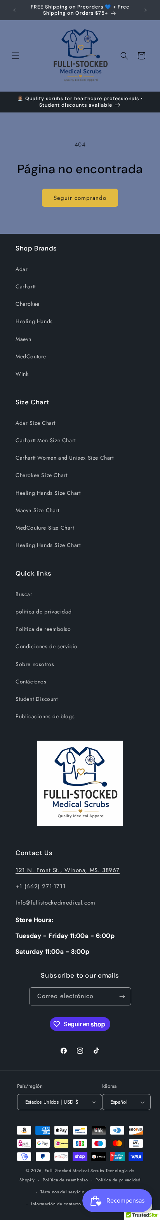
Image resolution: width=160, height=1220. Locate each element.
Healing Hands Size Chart (48, 493)
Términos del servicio (62, 1192)
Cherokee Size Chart (41, 475)
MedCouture (31, 356)
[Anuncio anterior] (14, 10)
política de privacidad (43, 611)
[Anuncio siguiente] (145, 10)
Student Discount (37, 699)
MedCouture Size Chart (45, 528)
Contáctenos (31, 681)
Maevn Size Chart (37, 510)
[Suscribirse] (122, 996)
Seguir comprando (80, 198)
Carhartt (26, 286)
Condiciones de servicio (47, 646)
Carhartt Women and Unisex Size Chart (65, 458)
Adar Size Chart (36, 423)
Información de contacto (56, 1204)
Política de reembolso (43, 629)
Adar (22, 269)
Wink (22, 374)
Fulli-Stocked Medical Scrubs (74, 1170)
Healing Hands (34, 321)
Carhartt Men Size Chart (46, 440)
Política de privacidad (118, 1180)
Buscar (24, 594)
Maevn (23, 339)
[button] (15, 55)
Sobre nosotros (35, 664)
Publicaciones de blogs (45, 716)
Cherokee (28, 304)
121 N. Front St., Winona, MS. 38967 (68, 870)
